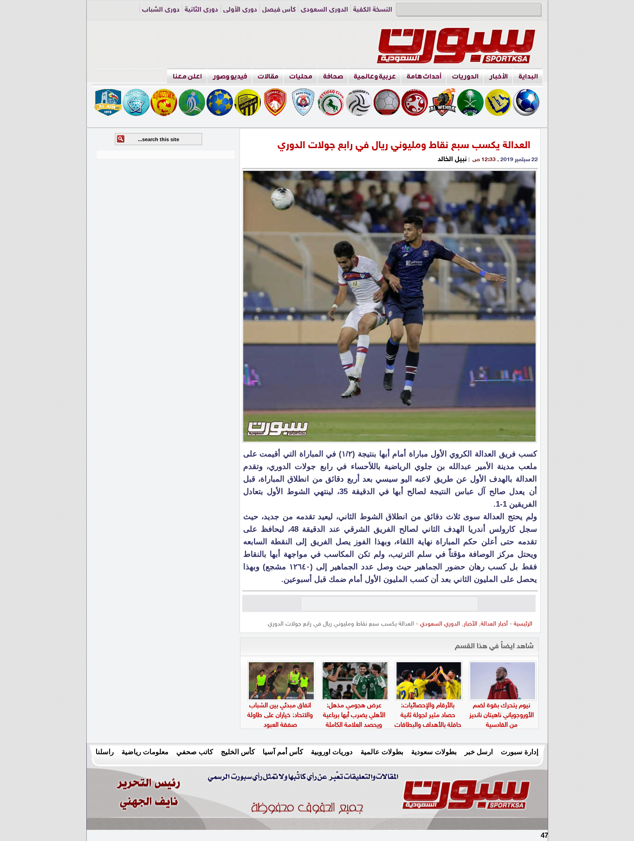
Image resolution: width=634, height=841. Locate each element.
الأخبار (498, 76)
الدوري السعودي (324, 10)
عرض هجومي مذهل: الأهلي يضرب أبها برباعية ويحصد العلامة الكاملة (354, 715)
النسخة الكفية (372, 10)
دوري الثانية (201, 10)
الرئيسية (523, 624)
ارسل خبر (479, 752)
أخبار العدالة (494, 624)
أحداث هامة (424, 76)
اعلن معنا (187, 76)
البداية (528, 76)
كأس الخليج (238, 752)
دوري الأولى (240, 10)
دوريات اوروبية (332, 752)
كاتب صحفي (194, 752)
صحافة (333, 76)
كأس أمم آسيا (283, 752)
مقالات (268, 76)
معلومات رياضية (145, 752)
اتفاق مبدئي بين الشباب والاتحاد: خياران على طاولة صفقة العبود (280, 715)
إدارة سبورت (519, 752)
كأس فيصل (279, 10)
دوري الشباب (161, 10)
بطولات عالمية (382, 752)
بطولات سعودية (434, 752)
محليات (300, 76)
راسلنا (105, 752)
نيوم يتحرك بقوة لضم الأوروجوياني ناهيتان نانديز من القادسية (501, 715)
